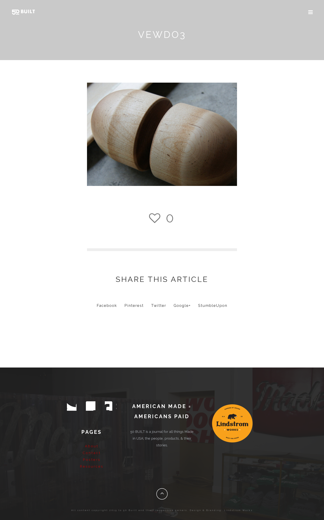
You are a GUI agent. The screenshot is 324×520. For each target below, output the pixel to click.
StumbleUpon (212, 305)
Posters (91, 460)
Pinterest (134, 305)
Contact (92, 453)
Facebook (107, 305)
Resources (92, 466)
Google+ (182, 305)
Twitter (158, 305)
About (91, 446)
